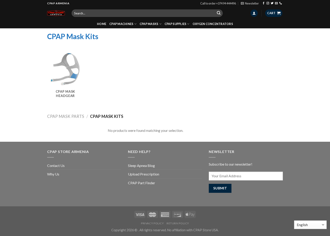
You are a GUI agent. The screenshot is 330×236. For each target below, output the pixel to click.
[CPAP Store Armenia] (56, 13)
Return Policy (178, 223)
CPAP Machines (121, 24)
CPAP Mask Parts (65, 116)
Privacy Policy (152, 223)
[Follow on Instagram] (267, 3)
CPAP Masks (149, 24)
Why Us (53, 174)
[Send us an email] (276, 3)
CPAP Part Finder (141, 183)
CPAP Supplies (175, 24)
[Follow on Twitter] (272, 3)
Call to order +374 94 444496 (218, 3)
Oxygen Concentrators (213, 24)
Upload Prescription (143, 174)
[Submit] (218, 13)
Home (101, 24)
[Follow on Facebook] (263, 3)
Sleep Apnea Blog (141, 165)
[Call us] (280, 3)
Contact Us (56, 165)
